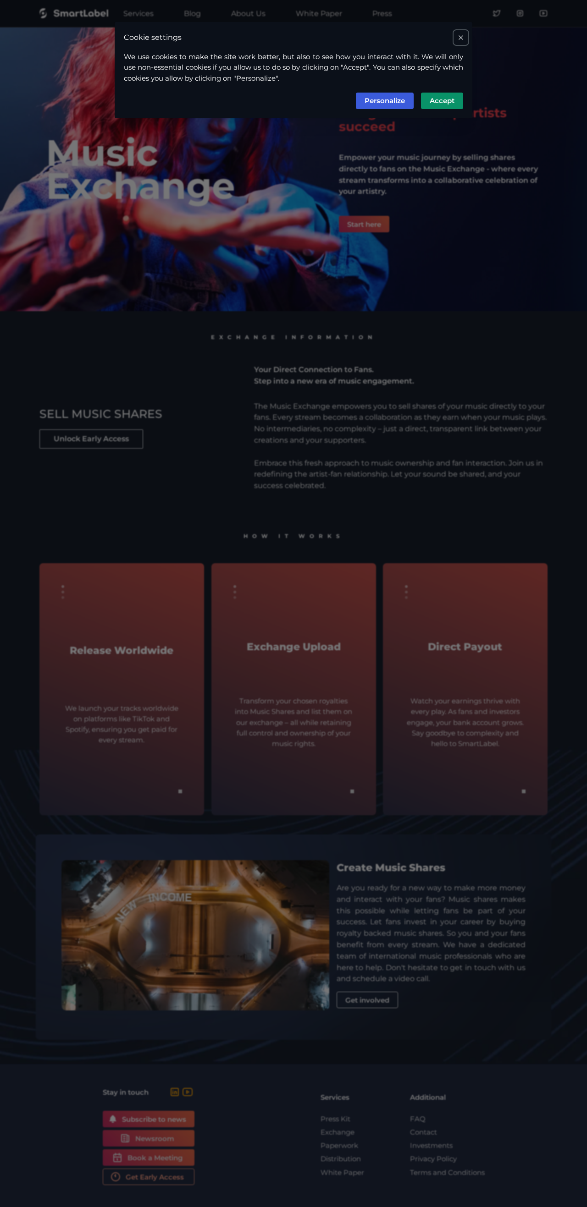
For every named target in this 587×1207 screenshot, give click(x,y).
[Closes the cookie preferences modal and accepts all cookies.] (460, 37)
